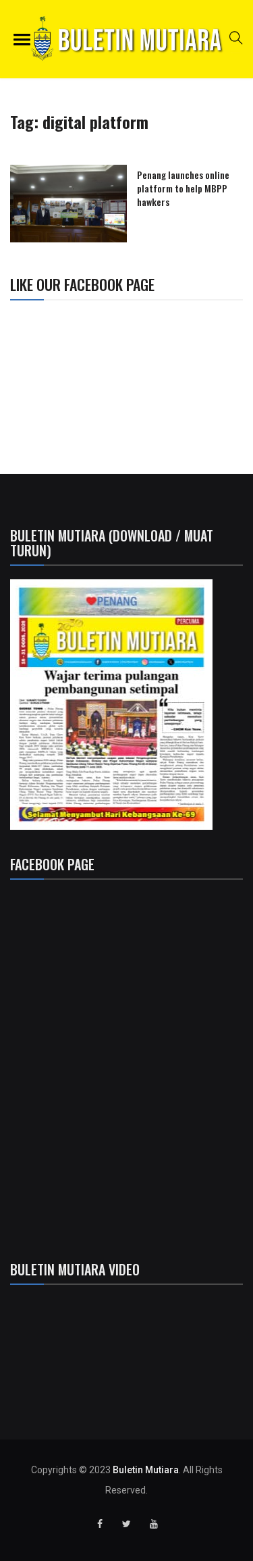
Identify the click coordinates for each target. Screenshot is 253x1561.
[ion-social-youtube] (154, 1524)
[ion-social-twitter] (127, 1524)
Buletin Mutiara (146, 1469)
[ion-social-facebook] (100, 1524)
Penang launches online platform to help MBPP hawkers (183, 188)
